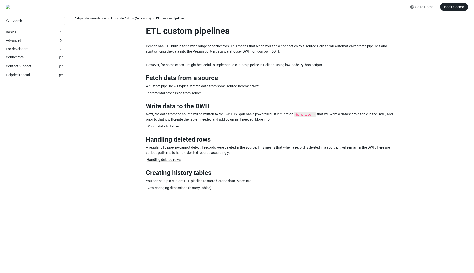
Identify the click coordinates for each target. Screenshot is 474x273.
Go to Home (424, 7)
